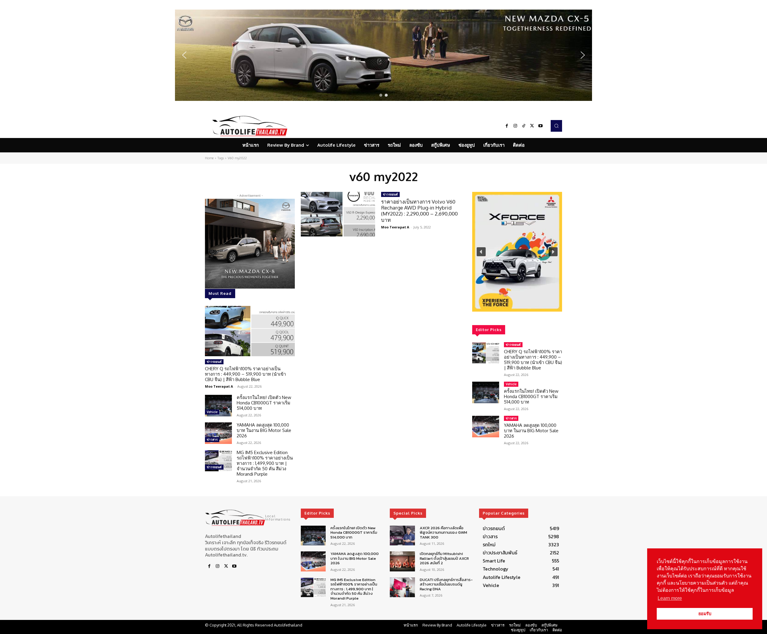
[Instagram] (515, 126)
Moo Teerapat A (219, 386)
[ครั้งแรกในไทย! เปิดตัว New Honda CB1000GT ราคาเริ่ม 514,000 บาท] (218, 405)
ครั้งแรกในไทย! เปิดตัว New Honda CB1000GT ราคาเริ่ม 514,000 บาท (264, 403)
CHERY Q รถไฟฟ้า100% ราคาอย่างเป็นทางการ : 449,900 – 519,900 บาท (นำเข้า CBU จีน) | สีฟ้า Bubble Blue (245, 374)
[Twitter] (532, 126)
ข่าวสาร (212, 439)
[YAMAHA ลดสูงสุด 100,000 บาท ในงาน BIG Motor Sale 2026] (218, 433)
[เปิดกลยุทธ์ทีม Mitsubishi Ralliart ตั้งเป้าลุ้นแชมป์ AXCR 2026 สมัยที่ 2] (402, 561)
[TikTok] (524, 126)
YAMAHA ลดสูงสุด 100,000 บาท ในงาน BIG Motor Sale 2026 (264, 430)
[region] (383, 55)
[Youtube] (540, 126)
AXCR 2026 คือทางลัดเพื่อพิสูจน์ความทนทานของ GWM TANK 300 (443, 532)
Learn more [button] (670, 598)
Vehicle (212, 412)
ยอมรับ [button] (704, 613)
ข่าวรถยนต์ (214, 362)
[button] (383, 55)
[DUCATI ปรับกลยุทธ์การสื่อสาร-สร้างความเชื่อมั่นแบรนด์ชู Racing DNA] (402, 587)
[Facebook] (507, 126)
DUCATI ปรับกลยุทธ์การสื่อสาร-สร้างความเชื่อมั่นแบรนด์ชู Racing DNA (446, 584)
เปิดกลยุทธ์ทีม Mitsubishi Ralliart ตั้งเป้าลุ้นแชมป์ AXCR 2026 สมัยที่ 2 (444, 558)
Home (209, 158)
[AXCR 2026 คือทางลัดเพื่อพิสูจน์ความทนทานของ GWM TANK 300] (402, 536)
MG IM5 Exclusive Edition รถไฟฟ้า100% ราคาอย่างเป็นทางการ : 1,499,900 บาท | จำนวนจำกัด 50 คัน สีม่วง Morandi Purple (265, 463)
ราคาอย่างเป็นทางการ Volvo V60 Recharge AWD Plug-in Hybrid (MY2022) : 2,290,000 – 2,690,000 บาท (419, 210)
